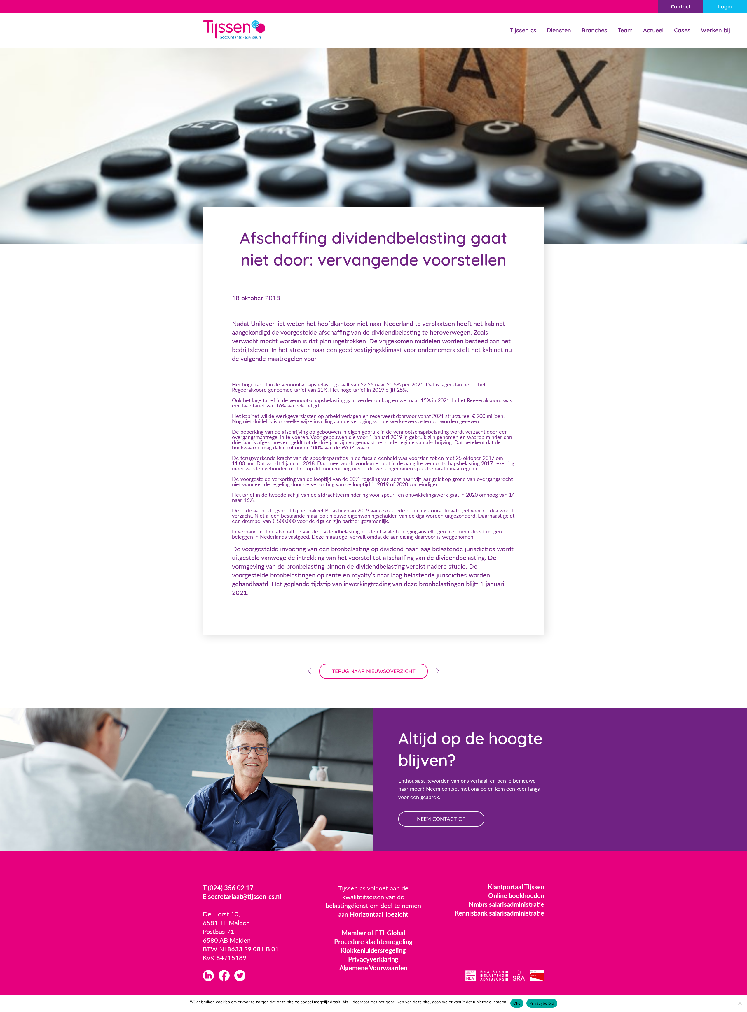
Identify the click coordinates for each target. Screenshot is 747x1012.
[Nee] (740, 1003)
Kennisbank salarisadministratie (499, 913)
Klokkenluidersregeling (373, 950)
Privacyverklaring (373, 959)
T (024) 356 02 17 (228, 888)
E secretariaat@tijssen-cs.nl (242, 896)
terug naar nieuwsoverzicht (374, 671)
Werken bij (715, 30)
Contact (680, 6)
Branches (594, 30)
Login (725, 6)
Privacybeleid (541, 1003)
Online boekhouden (516, 895)
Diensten (559, 30)
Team (625, 30)
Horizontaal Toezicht (379, 914)
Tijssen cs (523, 30)
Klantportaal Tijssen (516, 887)
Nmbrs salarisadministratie (506, 904)
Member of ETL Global (373, 933)
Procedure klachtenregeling (373, 942)
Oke (517, 1003)
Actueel (653, 30)
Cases (682, 30)
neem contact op (441, 819)
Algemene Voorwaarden (373, 968)
